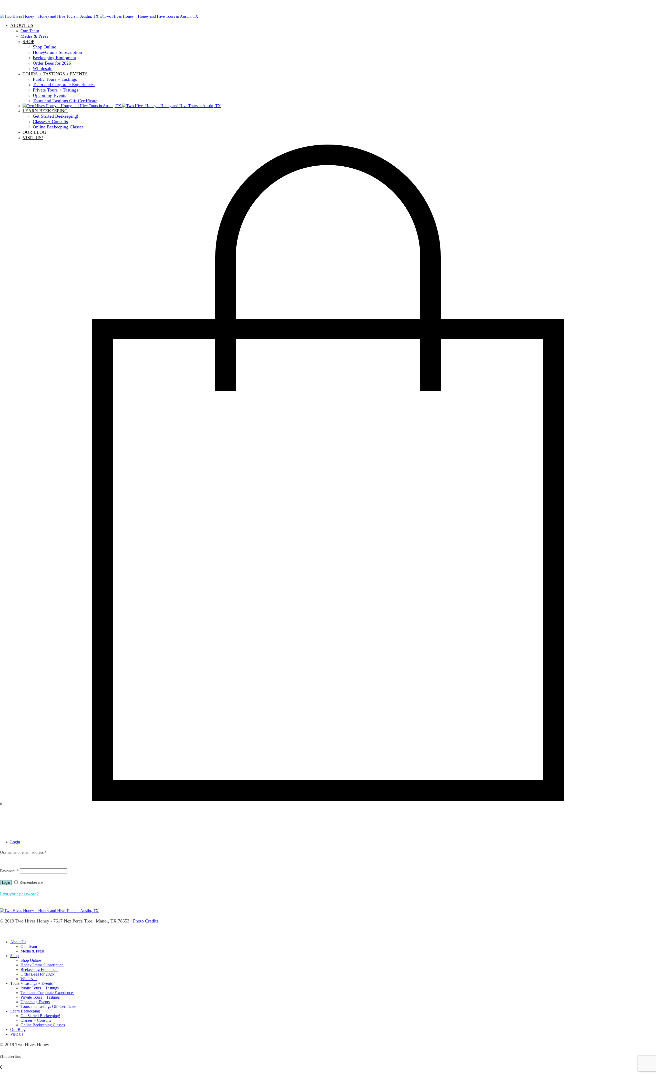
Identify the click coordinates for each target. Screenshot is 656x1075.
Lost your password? (19, 893)
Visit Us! (33, 137)
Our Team (29, 30)
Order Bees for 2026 (52, 63)
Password (9, 871)
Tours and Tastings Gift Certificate (65, 100)
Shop (28, 41)
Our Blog (34, 132)
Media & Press (34, 36)
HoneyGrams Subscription (57, 52)
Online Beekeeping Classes (58, 126)
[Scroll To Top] (328, 1067)
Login (15, 842)
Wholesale (42, 68)
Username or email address (23, 852)
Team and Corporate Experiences (64, 84)
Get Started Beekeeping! (55, 116)
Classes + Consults (50, 121)
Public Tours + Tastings (55, 79)
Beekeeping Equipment (54, 57)
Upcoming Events (49, 95)
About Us (21, 25)
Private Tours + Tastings (55, 90)
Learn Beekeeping (45, 110)
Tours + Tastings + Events (55, 73)
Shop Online (44, 46)
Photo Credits (145, 921)
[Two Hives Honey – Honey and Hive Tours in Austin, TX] (99, 16)
